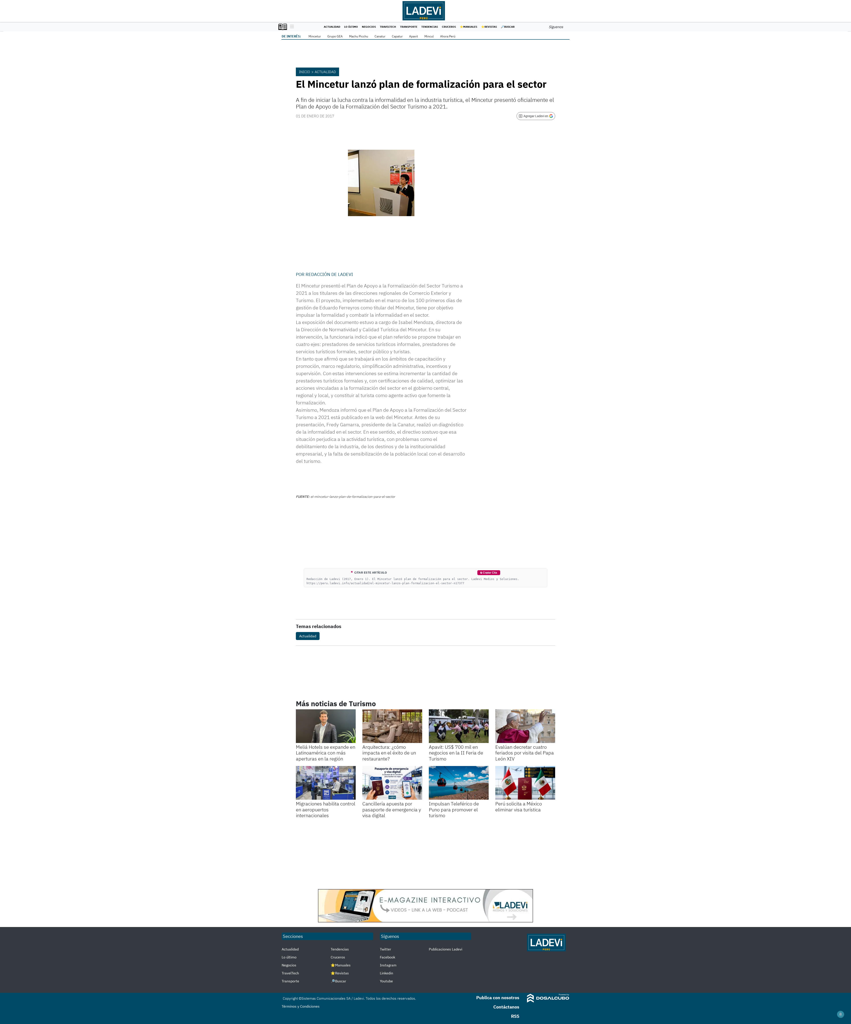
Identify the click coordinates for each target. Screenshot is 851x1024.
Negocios (369, 26)
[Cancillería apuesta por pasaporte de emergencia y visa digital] (392, 783)
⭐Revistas (489, 26)
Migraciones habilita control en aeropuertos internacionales (325, 809)
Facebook (387, 957)
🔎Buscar (508, 26)
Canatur (380, 36)
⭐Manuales (468, 26)
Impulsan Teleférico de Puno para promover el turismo (454, 809)
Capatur (397, 36)
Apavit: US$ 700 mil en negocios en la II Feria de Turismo (456, 753)
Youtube (386, 981)
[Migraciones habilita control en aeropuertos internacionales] (326, 783)
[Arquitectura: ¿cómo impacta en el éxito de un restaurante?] (392, 726)
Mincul (429, 36)
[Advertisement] (425, 854)
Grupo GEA (335, 36)
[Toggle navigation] (291, 27)
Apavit (413, 36)
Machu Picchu (358, 36)
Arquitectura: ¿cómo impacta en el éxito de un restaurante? (389, 753)
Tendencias (429, 26)
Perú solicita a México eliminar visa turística (518, 806)
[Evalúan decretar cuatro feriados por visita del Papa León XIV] (525, 726)
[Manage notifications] (840, 1014)
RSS (515, 1016)
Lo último (351, 26)
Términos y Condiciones (301, 1006)
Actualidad (332, 26)
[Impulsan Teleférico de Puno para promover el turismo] (459, 783)
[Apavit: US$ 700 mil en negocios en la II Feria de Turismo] (459, 726)
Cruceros (449, 26)
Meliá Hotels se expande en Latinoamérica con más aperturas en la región (325, 753)
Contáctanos (506, 1007)
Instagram (388, 965)
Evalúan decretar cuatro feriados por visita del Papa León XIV (524, 753)
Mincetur (314, 36)
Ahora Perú (447, 36)
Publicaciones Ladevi (445, 949)
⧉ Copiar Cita (488, 572)
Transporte (408, 26)
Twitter (385, 949)
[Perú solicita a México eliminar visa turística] (525, 783)
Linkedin (386, 973)
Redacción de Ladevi (329, 274)
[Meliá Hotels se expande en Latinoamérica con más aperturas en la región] (326, 726)
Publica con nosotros (497, 998)
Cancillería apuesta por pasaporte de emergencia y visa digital (391, 809)
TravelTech (388, 26)
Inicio (304, 72)
